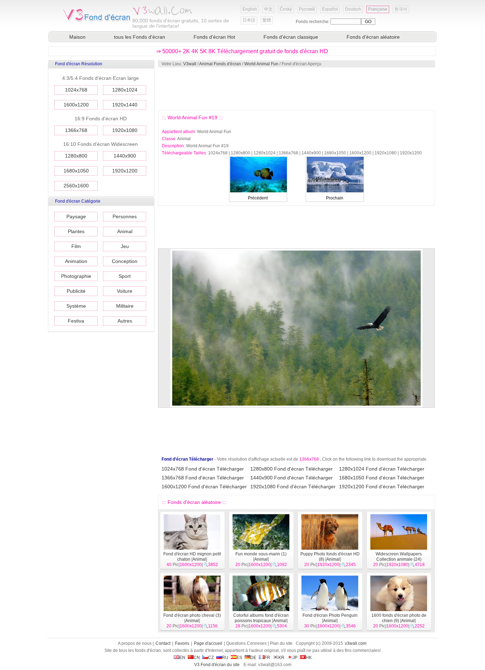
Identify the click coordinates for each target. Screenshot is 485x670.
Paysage (76, 216)
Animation (76, 261)
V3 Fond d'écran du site (217, 664)
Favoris (182, 643)
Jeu (125, 246)
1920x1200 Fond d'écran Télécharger (381, 486)
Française (377, 9)
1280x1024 (124, 90)
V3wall (189, 63)
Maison (77, 37)
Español (330, 9)
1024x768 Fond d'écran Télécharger (203, 469)
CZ (211, 657)
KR (281, 657)
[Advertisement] (296, 89)
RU (225, 657)
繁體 (266, 20)
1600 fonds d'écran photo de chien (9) (398, 618)
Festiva (76, 321)
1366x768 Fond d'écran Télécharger (203, 477)
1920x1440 (124, 105)
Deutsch (353, 9)
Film (76, 246)
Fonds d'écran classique (290, 37)
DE (253, 657)
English (250, 9)
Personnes (125, 216)
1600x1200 (76, 105)
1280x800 (76, 156)
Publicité (76, 291)
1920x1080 (124, 130)
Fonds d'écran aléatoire (373, 37)
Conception (124, 261)
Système (76, 306)
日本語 (249, 20)
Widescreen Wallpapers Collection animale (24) (399, 556)
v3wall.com (355, 643)
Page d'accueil (208, 643)
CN (197, 657)
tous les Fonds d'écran (139, 37)
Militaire (124, 306)
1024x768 (76, 90)
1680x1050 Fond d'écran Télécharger (381, 477)
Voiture (124, 291)
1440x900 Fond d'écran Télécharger (291, 477)
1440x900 (125, 156)
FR (267, 657)
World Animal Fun (261, 63)
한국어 (400, 9)
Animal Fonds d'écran (220, 63)
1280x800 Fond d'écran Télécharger (291, 469)
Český (286, 9)
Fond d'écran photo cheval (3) (192, 615)
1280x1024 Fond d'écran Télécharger (381, 469)
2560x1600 (76, 185)
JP (295, 657)
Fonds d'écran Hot (214, 37)
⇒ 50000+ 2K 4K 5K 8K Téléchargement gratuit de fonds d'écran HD (242, 51)
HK (309, 657)
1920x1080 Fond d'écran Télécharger (293, 486)
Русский (307, 9)
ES (239, 657)
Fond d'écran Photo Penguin (330, 615)
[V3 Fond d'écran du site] (96, 20)
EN (182, 657)
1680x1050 (76, 171)
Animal (124, 231)
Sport (125, 276)
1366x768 (76, 130)
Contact (163, 643)
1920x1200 (124, 171)
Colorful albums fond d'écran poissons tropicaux (261, 618)
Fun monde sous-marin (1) (261, 553)
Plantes (76, 231)
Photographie (76, 276)
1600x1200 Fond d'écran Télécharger (204, 486)
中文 (268, 9)
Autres (125, 321)
